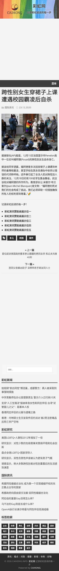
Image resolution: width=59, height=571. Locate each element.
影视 (36, 556)
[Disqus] (29, 318)
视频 (13, 548)
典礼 (20, 526)
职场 (5, 548)
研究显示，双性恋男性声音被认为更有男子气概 (27, 458)
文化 (28, 537)
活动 (5, 542)
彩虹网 (32, 561)
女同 (20, 531)
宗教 (36, 531)
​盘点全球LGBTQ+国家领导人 (17, 452)
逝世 (28, 548)
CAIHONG (36, 567)
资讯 (9, 556)
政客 (13, 537)
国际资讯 (9, 107)
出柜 (28, 526)
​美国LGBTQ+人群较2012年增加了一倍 (22, 437)
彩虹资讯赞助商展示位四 (18, 225)
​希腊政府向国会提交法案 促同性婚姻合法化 (25, 493)
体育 (13, 526)
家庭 (44, 531)
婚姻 (28, 531)
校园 (21, 238)
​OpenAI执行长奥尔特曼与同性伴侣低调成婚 (25, 509)
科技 (36, 542)
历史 (36, 526)
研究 (28, 542)
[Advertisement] (29, 49)
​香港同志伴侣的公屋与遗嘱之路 (18, 412)
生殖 (20, 542)
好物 (49, 556)
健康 (29, 556)
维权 (52, 542)
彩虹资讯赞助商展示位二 (18, 216)
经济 (44, 542)
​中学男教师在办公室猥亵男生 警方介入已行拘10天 (29, 397)
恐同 (52, 531)
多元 (12, 238)
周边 (44, 526)
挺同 (5, 537)
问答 (23, 556)
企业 (5, 526)
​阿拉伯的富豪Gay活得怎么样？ (18, 498)
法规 (52, 537)
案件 (31, 238)
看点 (16, 556)
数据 (20, 537)
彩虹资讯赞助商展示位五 (18, 230)
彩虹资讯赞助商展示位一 (18, 211)
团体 (52, 526)
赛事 (20, 548)
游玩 (13, 542)
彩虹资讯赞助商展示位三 (18, 220)
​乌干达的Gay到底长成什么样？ (18, 504)
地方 (5, 531)
